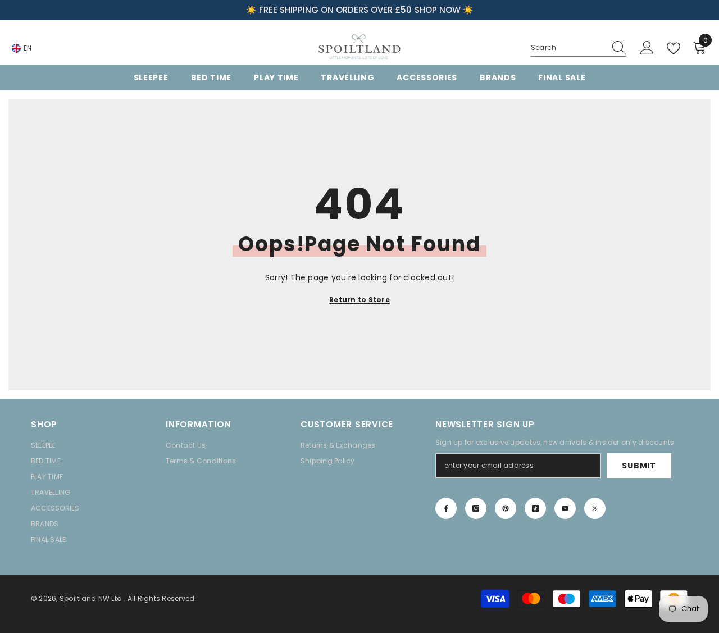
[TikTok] (535, 508)
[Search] (578, 48)
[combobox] (568, 47)
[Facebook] (446, 508)
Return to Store (359, 299)
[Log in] (647, 48)
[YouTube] (565, 508)
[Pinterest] (505, 508)
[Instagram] (475, 508)
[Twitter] (595, 508)
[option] (359, 10)
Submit (639, 465)
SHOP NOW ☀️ (444, 10)
